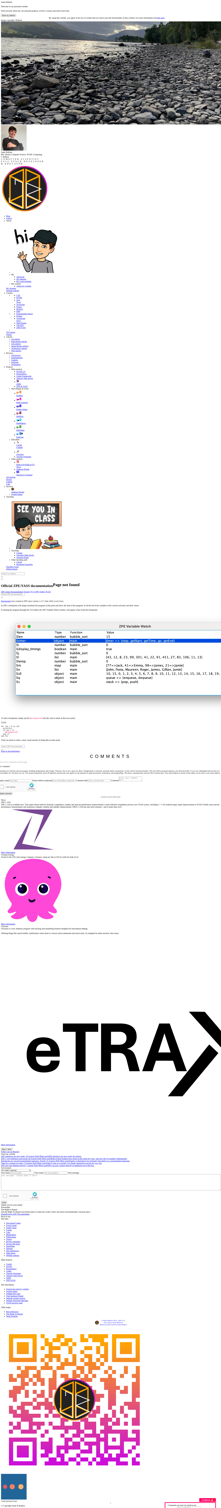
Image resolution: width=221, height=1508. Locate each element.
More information (8, 852)
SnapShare (10, 1246)
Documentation (17, 592)
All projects (10, 477)
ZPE (3, 592)
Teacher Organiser (13, 1273)
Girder (8, 1271)
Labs (8, 484)
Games (9, 1230)
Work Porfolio (12, 1316)
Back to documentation (10, 751)
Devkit (9, 479)
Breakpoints (6, 601)
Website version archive (15, 1298)
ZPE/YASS (10, 1280)
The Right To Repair (14, 1314)
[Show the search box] (2, 579)
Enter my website (8, 15)
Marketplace (11, 1235)
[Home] (24, 212)
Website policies (12, 291)
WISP (8, 1278)
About (7, 592)
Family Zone (11, 1228)
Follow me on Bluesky (10, 1152)
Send (4, 1202)
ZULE (48, 592)
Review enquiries (13, 1242)
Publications (11, 1237)
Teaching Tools (12, 567)
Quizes (9, 335)
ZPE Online (40, 592)
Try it (32, 592)
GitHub (9, 482)
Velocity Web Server (14, 1276)
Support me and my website (17, 1289)
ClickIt (9, 1264)
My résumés (11, 288)
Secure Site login (13, 1244)
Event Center (11, 1225)
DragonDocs (11, 1269)
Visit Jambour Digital (14, 1296)
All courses (10, 332)
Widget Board (11, 569)
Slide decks (10, 1253)
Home (3, 1214)
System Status (11, 1291)
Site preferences (12, 1251)
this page (160, 18)
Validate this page (13, 1294)
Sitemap (9, 1248)
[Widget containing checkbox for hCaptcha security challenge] (20, 1196)
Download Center (13, 1223)
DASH (9, 1266)
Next (9, 1149)
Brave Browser (12, 1312)
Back (4, 1149)
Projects (9, 1214)
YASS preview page (14, 1303)
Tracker (27, 592)
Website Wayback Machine (17, 1301)
